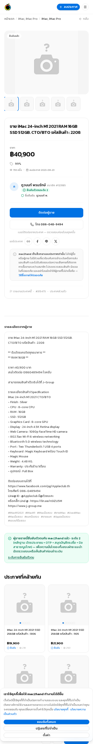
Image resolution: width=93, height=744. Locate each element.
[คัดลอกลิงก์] (28, 241)
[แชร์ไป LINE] (46, 241)
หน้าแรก (9, 19)
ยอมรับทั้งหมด (46, 722)
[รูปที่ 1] (11, 104)
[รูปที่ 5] (73, 104)
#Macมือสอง (15, 516)
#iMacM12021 (16, 513)
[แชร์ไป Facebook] (37, 241)
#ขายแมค (46, 516)
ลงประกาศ (71, 7)
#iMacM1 (30, 513)
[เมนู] (85, 6)
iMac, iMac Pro (28, 19)
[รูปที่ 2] (27, 104)
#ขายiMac (60, 513)
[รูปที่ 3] (42, 104)
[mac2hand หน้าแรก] (7, 6)
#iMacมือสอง (44, 513)
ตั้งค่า (46, 735)
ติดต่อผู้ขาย (46, 212)
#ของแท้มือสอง (17, 520)
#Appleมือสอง (61, 516)
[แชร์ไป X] (55, 241)
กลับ (86, 19)
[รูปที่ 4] (58, 104)
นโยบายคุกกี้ (61, 709)
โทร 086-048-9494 (49, 224)
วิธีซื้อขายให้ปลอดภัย (31, 275)
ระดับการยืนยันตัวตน (21, 557)
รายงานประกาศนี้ (22, 291)
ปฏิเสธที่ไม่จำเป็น (47, 728)
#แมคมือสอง (31, 516)
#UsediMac (73, 513)
